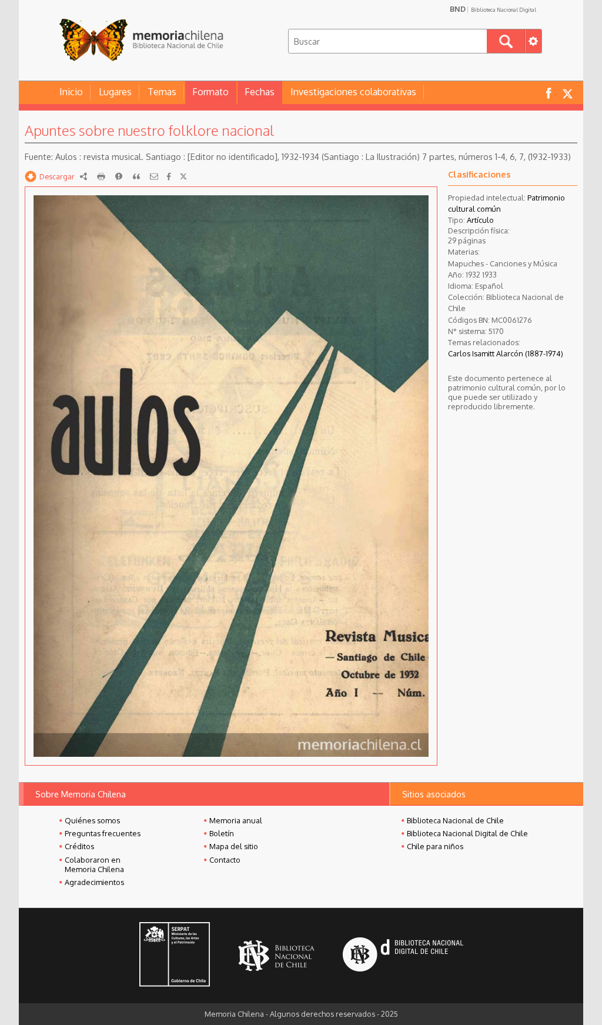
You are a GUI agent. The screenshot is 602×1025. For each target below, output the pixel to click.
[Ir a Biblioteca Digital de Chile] (403, 956)
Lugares (115, 92)
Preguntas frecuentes (103, 833)
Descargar (57, 176)
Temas (162, 92)
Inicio (71, 92)
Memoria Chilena (141, 40)
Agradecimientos (94, 882)
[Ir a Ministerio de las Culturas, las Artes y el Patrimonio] (174, 955)
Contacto (224, 859)
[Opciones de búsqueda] (533, 41)
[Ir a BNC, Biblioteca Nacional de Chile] (276, 956)
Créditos (79, 846)
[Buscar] (506, 41)
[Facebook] (169, 176)
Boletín (221, 833)
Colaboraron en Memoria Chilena (94, 864)
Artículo (480, 220)
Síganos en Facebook (548, 92)
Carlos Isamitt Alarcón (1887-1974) (505, 353)
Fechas (260, 92)
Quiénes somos (92, 820)
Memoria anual (235, 820)
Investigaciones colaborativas (353, 92)
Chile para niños (435, 846)
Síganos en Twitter (567, 92)
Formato (210, 92)
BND (493, 9)
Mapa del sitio (233, 846)
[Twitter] (183, 176)
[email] (154, 176)
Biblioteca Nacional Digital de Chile (467, 833)
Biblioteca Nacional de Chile (455, 820)
